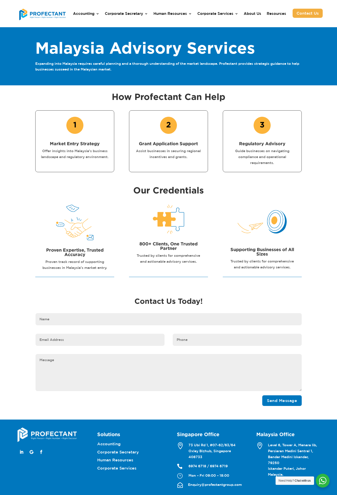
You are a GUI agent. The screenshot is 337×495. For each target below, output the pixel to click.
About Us (252, 14)
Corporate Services (215, 14)
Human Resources (170, 14)
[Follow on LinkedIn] (21, 452)
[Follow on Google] (31, 452)
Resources (276, 14)
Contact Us (308, 13)
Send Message (282, 400)
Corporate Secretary (124, 14)
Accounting (83, 14)
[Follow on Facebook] (41, 452)
